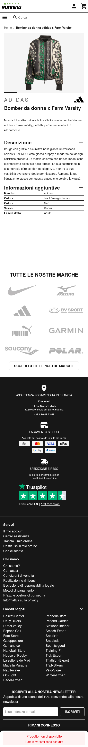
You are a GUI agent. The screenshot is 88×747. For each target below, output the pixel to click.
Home (8, 27)
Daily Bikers (12, 620)
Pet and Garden (57, 620)
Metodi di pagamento (18, 590)
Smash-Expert (56, 630)
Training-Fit (54, 650)
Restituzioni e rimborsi (19, 580)
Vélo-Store (53, 670)
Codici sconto (13, 550)
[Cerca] (14, 17)
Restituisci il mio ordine (20, 546)
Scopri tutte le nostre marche (44, 365)
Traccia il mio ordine (18, 541)
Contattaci (44, 401)
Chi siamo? (11, 565)
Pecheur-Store (56, 616)
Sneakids (52, 640)
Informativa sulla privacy (20, 600)
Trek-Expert (54, 655)
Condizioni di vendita (18, 575)
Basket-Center (13, 616)
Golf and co (11, 645)
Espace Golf (12, 630)
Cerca (22, 17)
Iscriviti (72, 711)
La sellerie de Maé (16, 660)
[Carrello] (84, 6)
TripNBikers (54, 665)
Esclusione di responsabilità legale (28, 585)
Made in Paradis (15, 665)
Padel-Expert (12, 680)
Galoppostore (13, 640)
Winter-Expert (55, 675)
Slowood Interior (57, 625)
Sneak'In (52, 635)
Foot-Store (11, 635)
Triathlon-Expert (57, 660)
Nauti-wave (11, 670)
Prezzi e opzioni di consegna (24, 595)
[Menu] (5, 17)
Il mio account (13, 531)
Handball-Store (14, 650)
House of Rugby (15, 655)
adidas (16, 99)
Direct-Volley (12, 625)
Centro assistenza (16, 536)
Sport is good (55, 645)
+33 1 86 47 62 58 (44, 414)
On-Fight (9, 675)
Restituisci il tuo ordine (44, 478)
